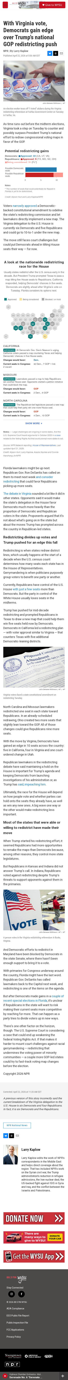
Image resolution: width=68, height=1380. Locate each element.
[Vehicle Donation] (34, 1237)
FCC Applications (15, 1330)
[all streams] (63, 1376)
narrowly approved (25, 205)
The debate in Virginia (17, 493)
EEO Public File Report (18, 1315)
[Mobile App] (34, 1256)
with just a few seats (26, 589)
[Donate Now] (34, 1218)
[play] (5, 1376)
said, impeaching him (32, 784)
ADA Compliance (15, 1308)
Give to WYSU (53, 4)
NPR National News (17, 1125)
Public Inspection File (17, 1323)
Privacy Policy (14, 1337)
